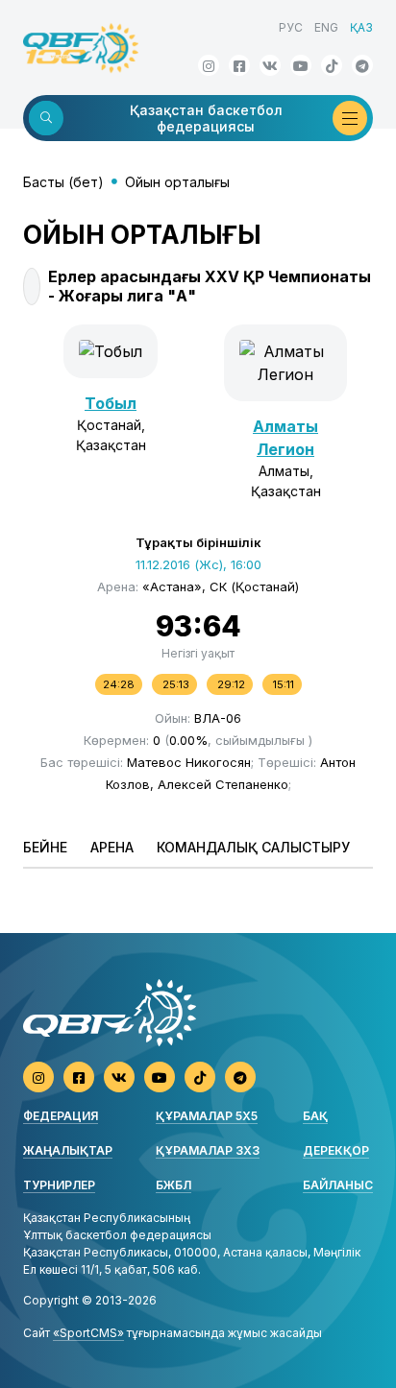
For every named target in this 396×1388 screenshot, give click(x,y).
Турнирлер (59, 1185)
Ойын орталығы (177, 182)
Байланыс (338, 1185)
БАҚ (315, 1116)
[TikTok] (331, 65)
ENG (326, 27)
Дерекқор (336, 1150)
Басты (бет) (63, 182)
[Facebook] (239, 65)
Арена (112, 847)
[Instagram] (208, 65)
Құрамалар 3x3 (208, 1150)
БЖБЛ (173, 1185)
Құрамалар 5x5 (207, 1116)
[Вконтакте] (270, 65)
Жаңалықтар (67, 1150)
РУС (291, 27)
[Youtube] (300, 65)
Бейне (45, 847)
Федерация (60, 1116)
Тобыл (110, 403)
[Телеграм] (362, 65)
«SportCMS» (88, 1333)
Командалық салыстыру (253, 847)
